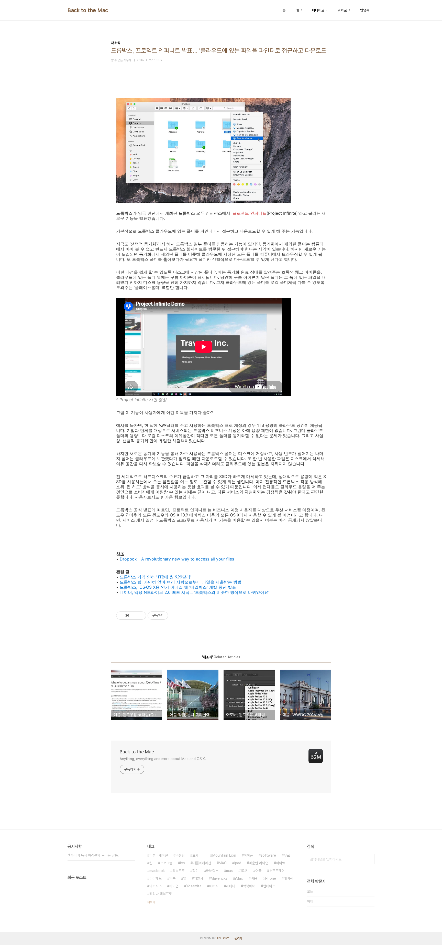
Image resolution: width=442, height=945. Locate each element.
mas (229, 871)
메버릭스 (155, 886)
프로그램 (166, 863)
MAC (223, 863)
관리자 (238, 938)
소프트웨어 (276, 871)
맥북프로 (178, 871)
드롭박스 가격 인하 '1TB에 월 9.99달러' (155, 576)
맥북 (172, 878)
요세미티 (198, 855)
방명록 (364, 10)
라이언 (174, 886)
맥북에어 (249, 886)
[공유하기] (134, 615)
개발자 (198, 878)
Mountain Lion (224, 855)
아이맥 (280, 863)
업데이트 (269, 886)
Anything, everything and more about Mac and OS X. (163, 759)
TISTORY (222, 938)
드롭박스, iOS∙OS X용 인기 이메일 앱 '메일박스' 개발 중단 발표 (178, 587)
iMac (239, 878)
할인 (195, 871)
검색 (369, 859)
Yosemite (194, 886)
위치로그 (344, 10)
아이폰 (248, 855)
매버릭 (288, 878)
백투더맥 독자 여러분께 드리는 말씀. (93, 855)
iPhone (270, 878)
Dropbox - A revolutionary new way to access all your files (177, 559)
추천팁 (180, 855)
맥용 (254, 878)
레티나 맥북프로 (160, 894)
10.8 (244, 871)
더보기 (151, 902)
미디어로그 (319, 10)
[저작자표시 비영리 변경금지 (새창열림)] (175, 616)
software (268, 855)
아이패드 (155, 878)
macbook (157, 871)
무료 (287, 855)
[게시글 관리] (140, 615)
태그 (299, 10)
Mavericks (219, 878)
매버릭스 (212, 871)
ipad (237, 863)
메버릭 (213, 886)
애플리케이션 (202, 863)
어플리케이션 (158, 855)
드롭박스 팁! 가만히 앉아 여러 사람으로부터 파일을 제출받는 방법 (180, 582)
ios (182, 863)
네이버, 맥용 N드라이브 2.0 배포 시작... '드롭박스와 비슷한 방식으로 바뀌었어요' (194, 592)
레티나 (230, 886)
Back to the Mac (88, 10)
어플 (258, 871)
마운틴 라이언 (258, 863)
